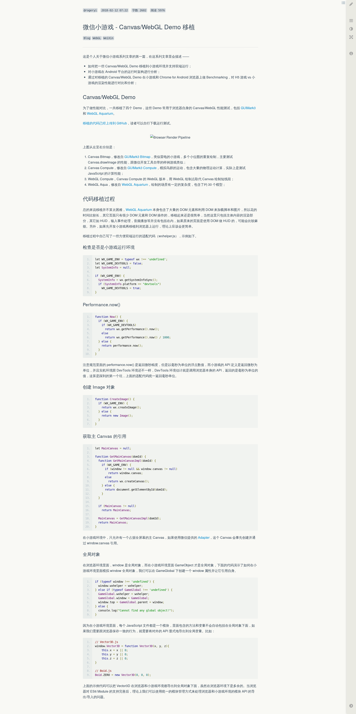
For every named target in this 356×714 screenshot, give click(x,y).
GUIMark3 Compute (142, 167)
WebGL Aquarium (100, 113)
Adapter (204, 537)
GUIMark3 (248, 107)
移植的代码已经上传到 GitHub (105, 123)
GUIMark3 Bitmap (137, 156)
